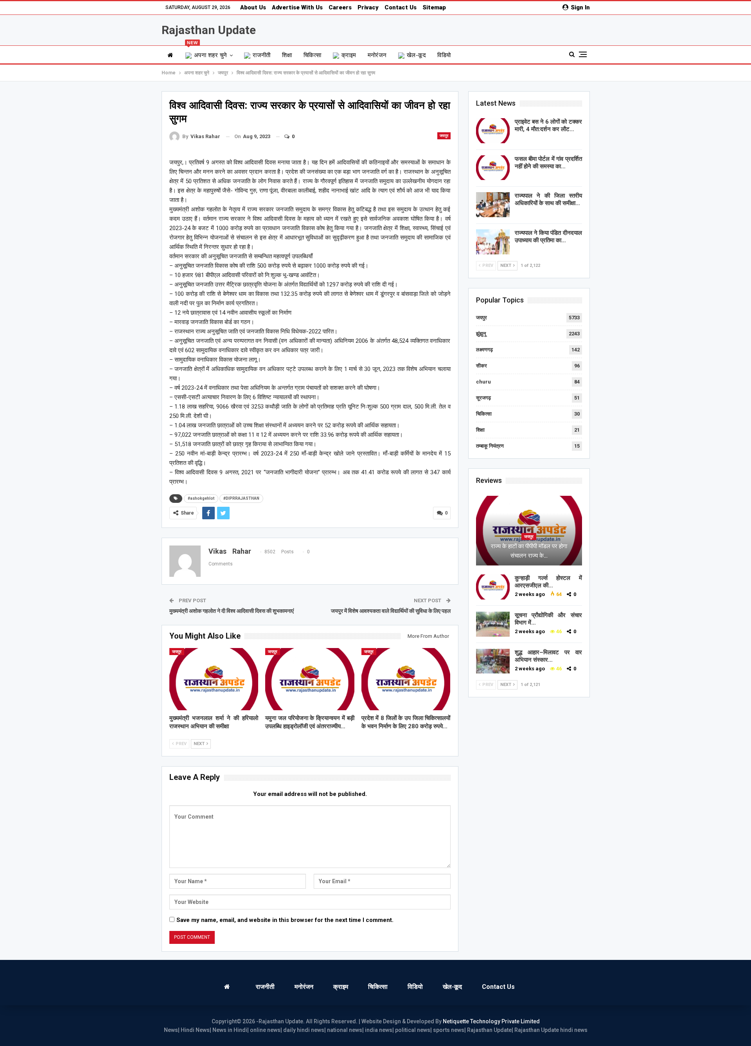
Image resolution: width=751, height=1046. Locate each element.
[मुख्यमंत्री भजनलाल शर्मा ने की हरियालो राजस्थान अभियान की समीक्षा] (214, 679)
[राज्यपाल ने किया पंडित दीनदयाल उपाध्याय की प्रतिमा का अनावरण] (493, 241)
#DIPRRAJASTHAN (241, 498)
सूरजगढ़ (483, 398)
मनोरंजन (377, 55)
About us (253, 7)
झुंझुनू (481, 334)
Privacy (368, 7)
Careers (340, 7)
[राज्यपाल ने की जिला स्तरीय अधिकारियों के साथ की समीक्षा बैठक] (493, 204)
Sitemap (434, 7)
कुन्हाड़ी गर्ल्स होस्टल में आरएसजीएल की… (548, 581)
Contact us (400, 7)
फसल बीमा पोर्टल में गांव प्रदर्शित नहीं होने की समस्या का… (548, 162)
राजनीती (262, 55)
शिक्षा (287, 55)
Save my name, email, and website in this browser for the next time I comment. (284, 920)
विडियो (444, 55)
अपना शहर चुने (207, 52)
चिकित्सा (313, 55)
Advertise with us (297, 7)
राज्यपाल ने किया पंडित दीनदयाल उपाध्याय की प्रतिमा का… (548, 236)
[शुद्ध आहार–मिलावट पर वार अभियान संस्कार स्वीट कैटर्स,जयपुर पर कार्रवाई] (493, 661)
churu (483, 382)
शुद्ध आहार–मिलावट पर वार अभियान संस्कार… (548, 656)
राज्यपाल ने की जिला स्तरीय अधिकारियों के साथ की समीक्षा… (548, 199)
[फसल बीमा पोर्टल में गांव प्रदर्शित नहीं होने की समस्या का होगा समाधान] (493, 167)
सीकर (481, 366)
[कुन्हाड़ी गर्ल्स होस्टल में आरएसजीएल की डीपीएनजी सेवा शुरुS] (493, 587)
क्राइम (348, 55)
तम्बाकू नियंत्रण (490, 446)
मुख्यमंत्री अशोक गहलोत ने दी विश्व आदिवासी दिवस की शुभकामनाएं (231, 611)
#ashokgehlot (201, 498)
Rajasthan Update (209, 30)
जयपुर (444, 135)
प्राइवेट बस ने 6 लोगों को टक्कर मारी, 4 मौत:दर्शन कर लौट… (548, 125)
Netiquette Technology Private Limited (491, 1021)
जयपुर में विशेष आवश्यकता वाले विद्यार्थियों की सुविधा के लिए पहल (391, 611)
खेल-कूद (416, 55)
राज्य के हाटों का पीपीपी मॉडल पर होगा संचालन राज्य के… (529, 551)
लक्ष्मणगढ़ (484, 350)
